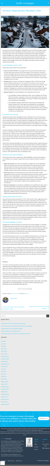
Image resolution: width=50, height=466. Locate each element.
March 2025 (4, 379)
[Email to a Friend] (26, 289)
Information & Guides (15, 293)
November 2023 (5, 399)
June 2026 (3, 344)
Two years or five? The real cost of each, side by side (13, 323)
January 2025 (4, 384)
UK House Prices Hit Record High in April (10, 331)
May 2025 (3, 374)
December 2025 (5, 356)
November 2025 (5, 359)
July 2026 (3, 341)
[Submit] (47, 316)
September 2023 (5, 404)
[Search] (48, 3)
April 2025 (3, 376)
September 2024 (5, 394)
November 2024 (5, 389)
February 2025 (4, 381)
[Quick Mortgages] (25, 3)
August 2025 (4, 366)
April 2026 (3, 349)
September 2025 (5, 364)
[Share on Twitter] (24, 289)
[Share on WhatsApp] (19, 289)
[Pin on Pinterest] (28, 289)
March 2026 (4, 351)
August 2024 (4, 397)
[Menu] (2, 3)
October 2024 (4, 391)
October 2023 (4, 402)
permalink (27, 293)
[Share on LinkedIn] (31, 289)
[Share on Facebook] (21, 289)
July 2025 (3, 369)
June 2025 (3, 371)
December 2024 (5, 386)
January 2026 (4, 354)
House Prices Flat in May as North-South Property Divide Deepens (16, 326)
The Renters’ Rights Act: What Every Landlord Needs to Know (15, 333)
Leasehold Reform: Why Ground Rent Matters (12, 328)
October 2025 (4, 361)
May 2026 (3, 346)
